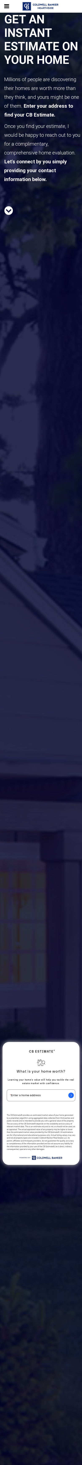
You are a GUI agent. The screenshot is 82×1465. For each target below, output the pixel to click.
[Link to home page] (41, 6)
